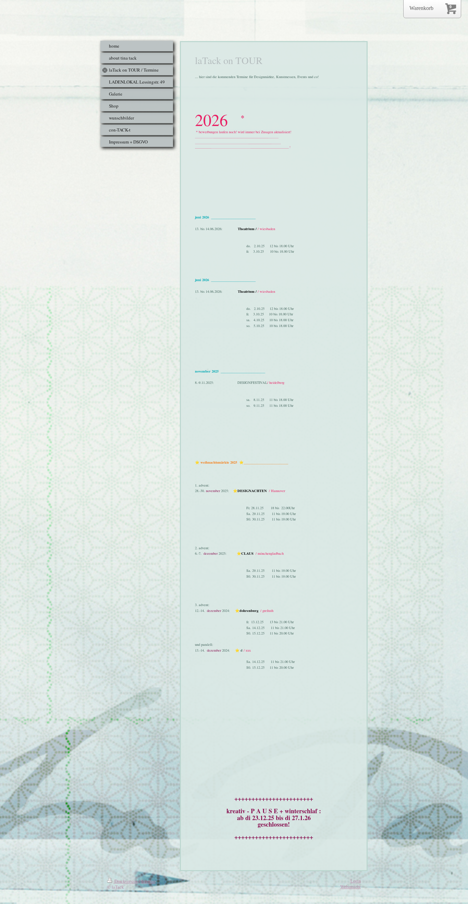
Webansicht (350, 886)
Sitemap (148, 881)
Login (355, 881)
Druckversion (126, 881)
